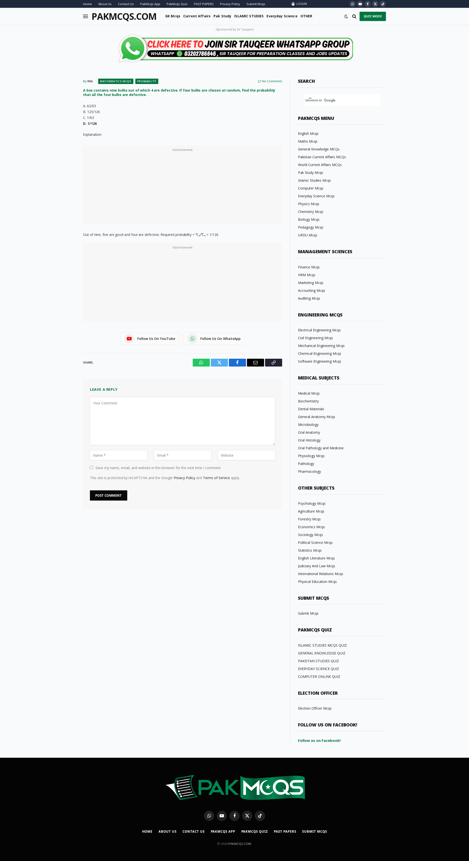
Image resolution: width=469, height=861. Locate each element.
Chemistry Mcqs (310, 211)
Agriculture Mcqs (311, 511)
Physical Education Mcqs (317, 581)
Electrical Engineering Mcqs (319, 330)
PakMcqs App (150, 4)
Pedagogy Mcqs (310, 227)
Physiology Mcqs (311, 455)
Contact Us (126, 4)
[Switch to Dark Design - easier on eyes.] (346, 16)
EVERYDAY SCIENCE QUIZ (318, 668)
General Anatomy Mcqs (316, 416)
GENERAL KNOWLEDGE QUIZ (321, 653)
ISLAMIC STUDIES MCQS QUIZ (322, 645)
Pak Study (222, 16)
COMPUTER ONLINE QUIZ (319, 676)
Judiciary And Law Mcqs (316, 566)
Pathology (306, 463)
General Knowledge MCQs (319, 149)
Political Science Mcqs (315, 542)
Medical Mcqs (309, 393)
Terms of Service (216, 477)
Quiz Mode (373, 16)
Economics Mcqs (311, 527)
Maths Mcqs (308, 141)
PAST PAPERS (204, 4)
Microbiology (308, 424)
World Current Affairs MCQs (320, 164)
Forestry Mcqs (309, 519)
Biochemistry (308, 401)
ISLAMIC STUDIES (249, 16)
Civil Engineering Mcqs (315, 338)
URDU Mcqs (307, 235)
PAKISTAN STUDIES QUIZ (318, 661)
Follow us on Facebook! (319, 740)
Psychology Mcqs (312, 503)
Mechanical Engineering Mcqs (321, 345)
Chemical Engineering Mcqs (319, 353)
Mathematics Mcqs (115, 81)
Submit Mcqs (255, 4)
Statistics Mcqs (310, 550)
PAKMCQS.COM (239, 843)
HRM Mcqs (306, 275)
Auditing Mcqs (309, 298)
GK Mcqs (172, 16)
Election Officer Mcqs (315, 708)
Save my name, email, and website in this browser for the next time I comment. (158, 467)
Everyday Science (281, 16)
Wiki (90, 81)
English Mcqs (308, 133)
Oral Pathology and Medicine (321, 448)
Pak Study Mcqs (310, 172)
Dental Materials (311, 409)
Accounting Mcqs (311, 290)
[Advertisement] (182, 187)
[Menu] (85, 16)
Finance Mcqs (309, 267)
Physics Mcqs (308, 203)
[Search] (354, 16)
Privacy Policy (230, 4)
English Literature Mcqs (316, 558)
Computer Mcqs (310, 188)
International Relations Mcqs (320, 573)
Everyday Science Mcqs (316, 196)
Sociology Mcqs (310, 534)
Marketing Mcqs (310, 282)
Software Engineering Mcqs (319, 361)
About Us (105, 4)
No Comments (272, 81)
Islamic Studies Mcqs (314, 180)
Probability (146, 81)
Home (87, 4)
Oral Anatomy (309, 432)
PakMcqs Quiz (177, 4)
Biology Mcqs (309, 219)
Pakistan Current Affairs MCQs (322, 157)
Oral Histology (309, 440)
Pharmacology (309, 471)
